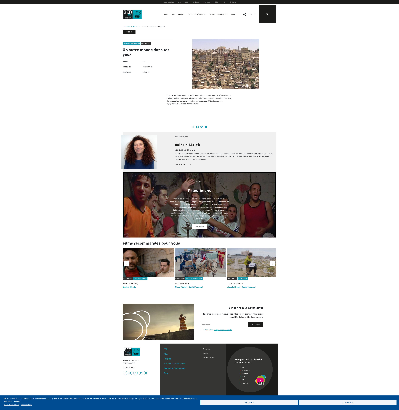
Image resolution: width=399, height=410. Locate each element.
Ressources (207, 349)
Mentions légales (208, 357)
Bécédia (207, 2)
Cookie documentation (11, 405)
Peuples (181, 14)
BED (216, 2)
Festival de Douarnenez (219, 14)
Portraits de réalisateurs (197, 14)
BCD (186, 2)
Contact (205, 353)
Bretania (233, 2)
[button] (126, 263)
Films (173, 14)
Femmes (126, 43)
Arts (135, 278)
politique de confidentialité (223, 330)
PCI (224, 2)
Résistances (135, 43)
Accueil (127, 26)
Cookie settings (26, 405)
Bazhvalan (196, 2)
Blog (233, 14)
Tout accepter (348, 402)
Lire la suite (180, 164)
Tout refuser (249, 402)
